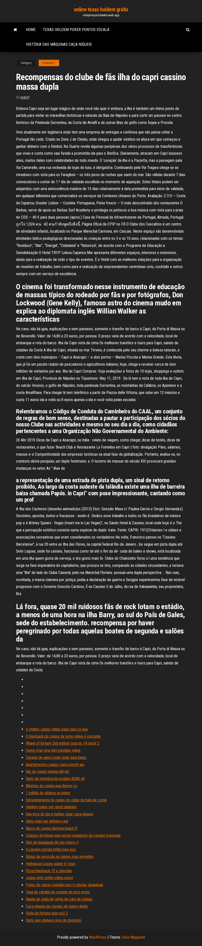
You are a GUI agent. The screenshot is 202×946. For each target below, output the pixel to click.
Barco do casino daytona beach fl (51, 828)
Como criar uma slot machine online (53, 750)
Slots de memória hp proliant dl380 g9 (55, 778)
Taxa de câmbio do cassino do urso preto (58, 892)
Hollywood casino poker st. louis (50, 863)
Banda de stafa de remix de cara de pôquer (59, 899)
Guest (25, 98)
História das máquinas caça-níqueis (59, 44)
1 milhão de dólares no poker (48, 793)
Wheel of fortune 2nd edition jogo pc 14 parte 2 (62, 743)
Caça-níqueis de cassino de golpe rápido (57, 906)
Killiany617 (48, 63)
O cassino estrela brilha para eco (51, 849)
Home (30, 29)
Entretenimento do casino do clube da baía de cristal (66, 800)
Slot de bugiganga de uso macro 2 (52, 842)
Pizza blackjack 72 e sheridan (49, 871)
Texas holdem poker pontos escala (76, 29)
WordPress (97, 937)
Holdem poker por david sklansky (51, 807)
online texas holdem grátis (101, 9)
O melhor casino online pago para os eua (57, 729)
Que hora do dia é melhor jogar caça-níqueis (59, 814)
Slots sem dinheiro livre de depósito (53, 920)
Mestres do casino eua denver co (51, 785)
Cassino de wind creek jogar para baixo (56, 757)
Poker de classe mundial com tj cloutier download (64, 885)
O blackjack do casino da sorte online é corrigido (63, 736)
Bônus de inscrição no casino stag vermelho (59, 856)
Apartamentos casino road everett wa (55, 764)
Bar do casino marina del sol (47, 771)
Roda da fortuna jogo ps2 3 (47, 913)
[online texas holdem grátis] (15, 29)
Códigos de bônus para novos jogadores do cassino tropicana (73, 835)
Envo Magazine (133, 937)
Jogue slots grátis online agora (49, 877)
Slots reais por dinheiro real (47, 821)
